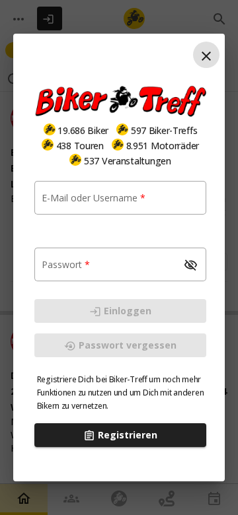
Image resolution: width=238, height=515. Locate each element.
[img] (50, 129)
